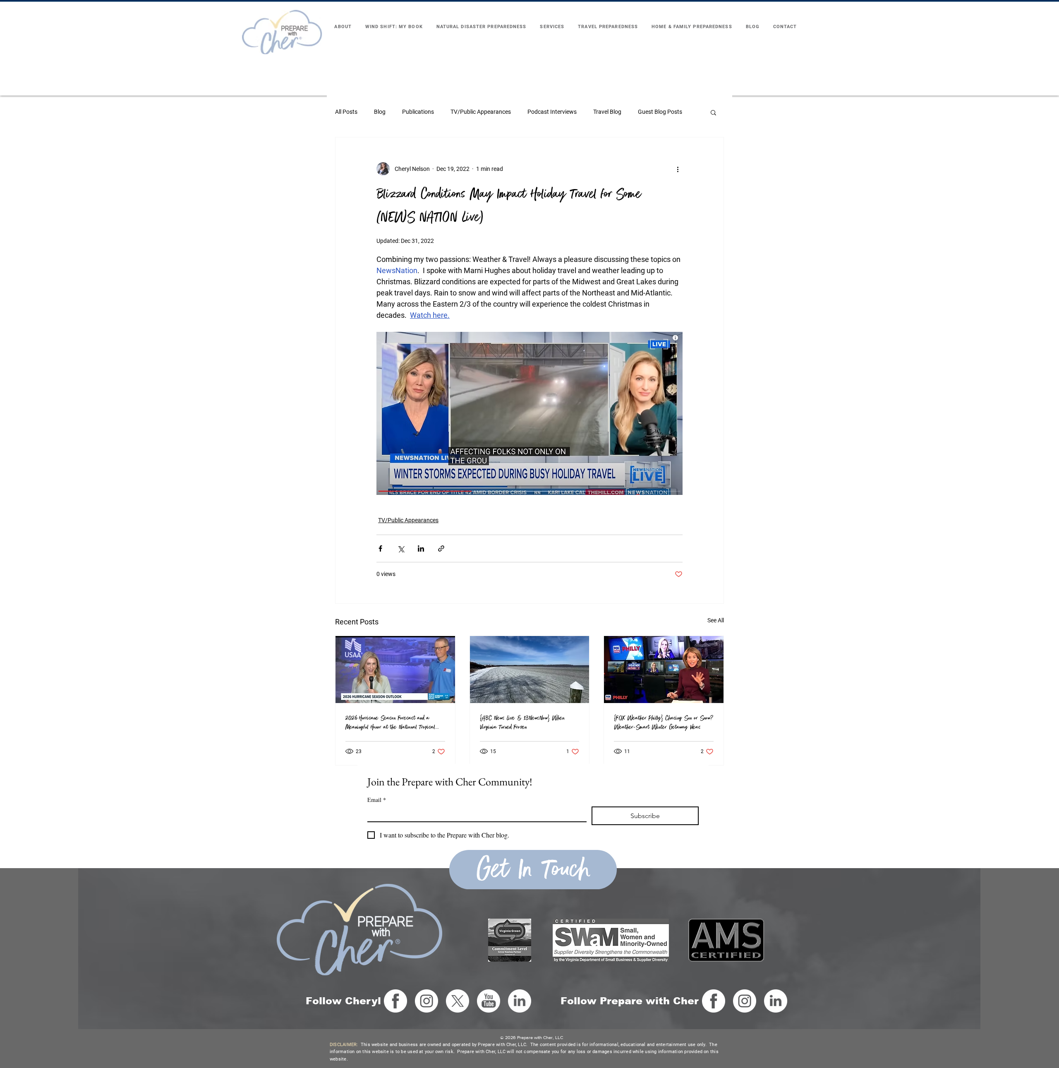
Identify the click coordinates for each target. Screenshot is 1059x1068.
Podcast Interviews (552, 111)
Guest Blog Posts (660, 111)
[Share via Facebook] (380, 548)
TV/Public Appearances (480, 111)
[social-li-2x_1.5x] (519, 1001)
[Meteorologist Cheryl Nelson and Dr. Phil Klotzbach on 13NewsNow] (395, 669)
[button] (713, 112)
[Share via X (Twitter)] (401, 548)
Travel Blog (607, 111)
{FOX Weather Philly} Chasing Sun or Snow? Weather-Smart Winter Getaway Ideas (663, 722)
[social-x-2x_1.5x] (457, 1001)
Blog (380, 111)
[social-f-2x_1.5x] (395, 1001)
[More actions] (678, 169)
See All (715, 620)
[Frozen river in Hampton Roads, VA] (529, 669)
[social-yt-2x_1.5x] (488, 1001)
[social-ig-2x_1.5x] (426, 1001)
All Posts (346, 111)
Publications (418, 111)
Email (376, 799)
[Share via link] (441, 548)
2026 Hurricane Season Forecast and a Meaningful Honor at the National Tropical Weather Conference (390, 722)
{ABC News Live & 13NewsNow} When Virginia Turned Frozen (522, 722)
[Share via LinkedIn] (421, 548)
